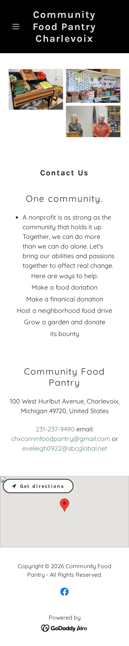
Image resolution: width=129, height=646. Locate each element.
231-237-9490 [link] (55, 429)
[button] (17, 26)
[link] (64, 39)
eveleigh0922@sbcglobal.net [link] (64, 448)
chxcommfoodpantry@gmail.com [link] (60, 439)
